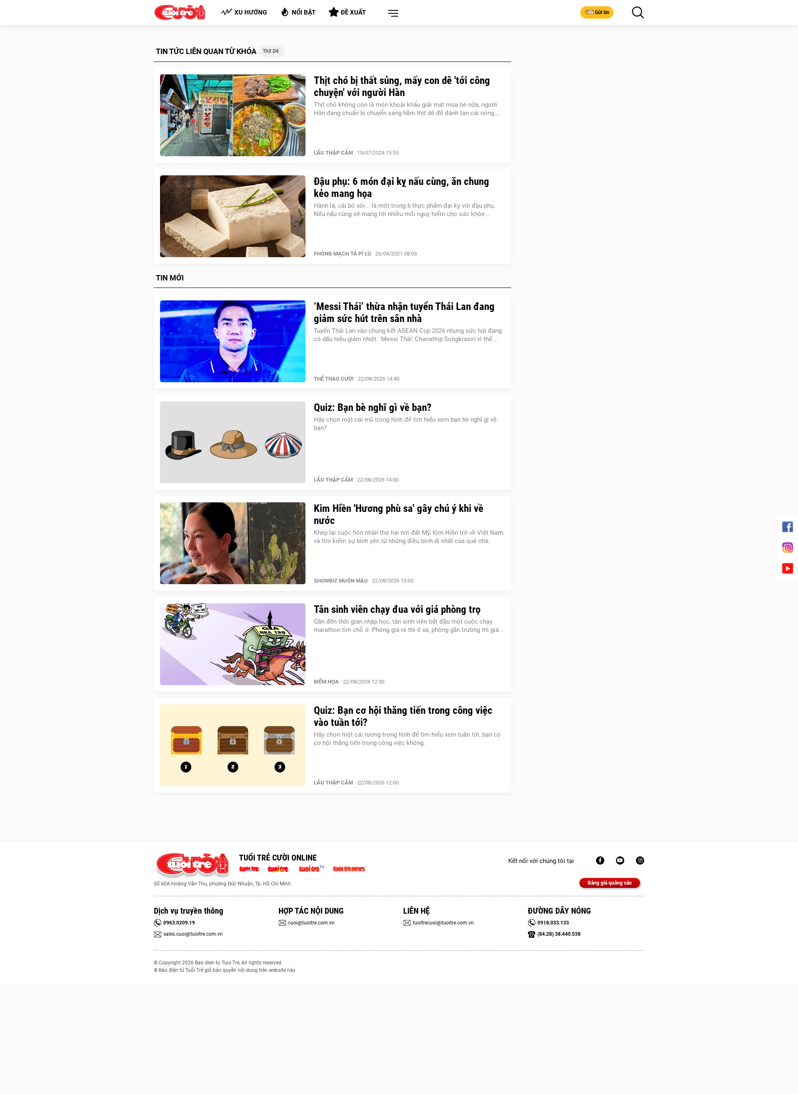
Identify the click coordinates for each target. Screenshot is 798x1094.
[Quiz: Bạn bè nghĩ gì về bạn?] (232, 442)
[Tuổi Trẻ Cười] (640, 860)
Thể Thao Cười (334, 379)
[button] (391, 13)
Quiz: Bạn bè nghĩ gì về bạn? (372, 407)
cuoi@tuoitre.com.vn (311, 923)
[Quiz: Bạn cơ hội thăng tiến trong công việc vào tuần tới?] (232, 745)
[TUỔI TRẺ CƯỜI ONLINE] (192, 866)
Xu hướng (250, 12)
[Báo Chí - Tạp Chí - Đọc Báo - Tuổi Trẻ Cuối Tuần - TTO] (281, 868)
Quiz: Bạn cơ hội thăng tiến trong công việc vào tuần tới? (403, 716)
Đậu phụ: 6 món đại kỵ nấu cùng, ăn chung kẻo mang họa (401, 187)
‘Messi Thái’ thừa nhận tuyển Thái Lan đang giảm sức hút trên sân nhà (404, 312)
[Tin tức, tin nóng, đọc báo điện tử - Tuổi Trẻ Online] (251, 868)
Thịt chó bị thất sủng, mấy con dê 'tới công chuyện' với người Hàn (402, 86)
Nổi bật (303, 12)
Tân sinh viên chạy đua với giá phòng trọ (397, 609)
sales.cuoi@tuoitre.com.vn (193, 934)
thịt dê (270, 51)
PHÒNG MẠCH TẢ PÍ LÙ (342, 254)
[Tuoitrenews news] (348, 868)
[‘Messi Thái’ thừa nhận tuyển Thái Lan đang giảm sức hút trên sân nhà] (232, 341)
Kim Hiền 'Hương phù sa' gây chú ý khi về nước (398, 514)
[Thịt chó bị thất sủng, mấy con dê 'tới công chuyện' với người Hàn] (232, 115)
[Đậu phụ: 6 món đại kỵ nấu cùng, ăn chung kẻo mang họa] (232, 216)
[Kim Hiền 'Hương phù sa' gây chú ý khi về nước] (232, 543)
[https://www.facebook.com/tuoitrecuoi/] (600, 860)
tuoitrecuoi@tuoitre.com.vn (443, 923)
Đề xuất (353, 12)
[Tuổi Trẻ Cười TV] (620, 860)
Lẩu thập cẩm (333, 153)
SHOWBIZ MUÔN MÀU (341, 581)
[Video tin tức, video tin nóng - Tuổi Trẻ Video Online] (315, 868)
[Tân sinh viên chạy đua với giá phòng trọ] (232, 644)
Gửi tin (602, 12)
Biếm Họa (326, 682)
